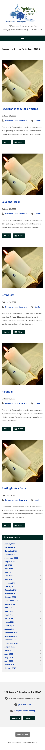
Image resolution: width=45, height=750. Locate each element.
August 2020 (9, 647)
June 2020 (8, 654)
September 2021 (11, 601)
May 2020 (8, 657)
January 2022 (9, 586)
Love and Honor (11, 201)
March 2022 (9, 579)
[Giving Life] (22, 286)
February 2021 (10, 625)
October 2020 (10, 640)
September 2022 (11, 558)
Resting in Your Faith (14, 488)
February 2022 (10, 583)
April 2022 (8, 576)
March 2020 (9, 664)
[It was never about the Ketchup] (22, 100)
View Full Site (22, 734)
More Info (16, 718)
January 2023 (9, 544)
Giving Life (8, 294)
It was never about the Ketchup (20, 108)
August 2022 (9, 561)
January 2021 (9, 629)
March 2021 (9, 622)
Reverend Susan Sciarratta (16, 121)
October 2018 (10, 668)
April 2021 (8, 618)
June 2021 (8, 611)
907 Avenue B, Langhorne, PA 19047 (22, 692)
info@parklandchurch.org (24, 711)
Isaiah (37, 500)
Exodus (37, 121)
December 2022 (10, 547)
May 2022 (8, 572)
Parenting (7, 391)
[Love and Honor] (22, 193)
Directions (29, 718)
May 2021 (8, 615)
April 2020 (8, 661)
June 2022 (8, 569)
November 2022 (10, 551)
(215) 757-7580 (24, 705)
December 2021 (10, 590)
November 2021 (10, 593)
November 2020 (10, 636)
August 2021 (9, 604)
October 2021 (10, 597)
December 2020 (10, 633)
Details (6, 142)
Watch (20, 142)
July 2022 (8, 565)
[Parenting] (22, 383)
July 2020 (8, 650)
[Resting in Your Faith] (22, 480)
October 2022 (10, 554)
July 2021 (8, 608)
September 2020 (11, 643)
